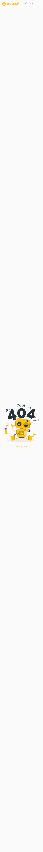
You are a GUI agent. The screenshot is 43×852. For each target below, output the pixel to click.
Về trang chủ (21, 446)
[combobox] (29, 4)
